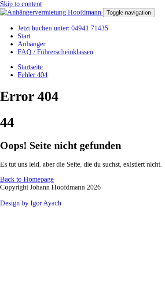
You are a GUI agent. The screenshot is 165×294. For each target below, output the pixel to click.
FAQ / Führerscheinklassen (55, 52)
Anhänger (31, 44)
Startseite (30, 67)
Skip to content (21, 3)
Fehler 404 (33, 74)
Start (24, 36)
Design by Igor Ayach (30, 203)
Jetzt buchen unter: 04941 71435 (63, 28)
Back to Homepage (27, 179)
